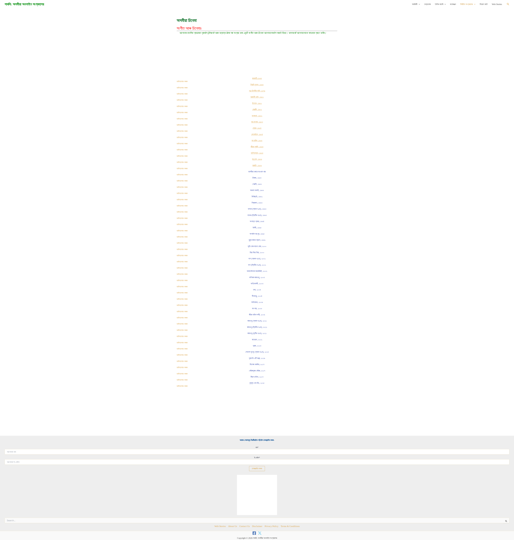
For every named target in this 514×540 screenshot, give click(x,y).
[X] (260, 533)
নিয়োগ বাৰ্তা (483, 4)
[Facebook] (254, 533)
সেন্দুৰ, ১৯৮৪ (257, 128)
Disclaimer (257, 526)
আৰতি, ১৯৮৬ (257, 165)
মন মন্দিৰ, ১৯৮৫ (257, 140)
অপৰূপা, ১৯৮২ (257, 116)
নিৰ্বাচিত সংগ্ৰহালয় (466, 4)
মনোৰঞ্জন (453, 4)
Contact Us (244, 526)
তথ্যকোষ (427, 4)
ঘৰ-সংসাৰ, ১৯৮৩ (257, 122)
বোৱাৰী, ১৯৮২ (257, 109)
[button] (418, 4)
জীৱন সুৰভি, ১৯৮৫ (257, 147)
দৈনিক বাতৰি (439, 4)
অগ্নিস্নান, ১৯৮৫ (257, 153)
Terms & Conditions (290, 526)
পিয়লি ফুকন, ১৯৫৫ (257, 84)
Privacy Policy (271, 526)
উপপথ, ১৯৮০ (257, 103)
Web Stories (497, 4)
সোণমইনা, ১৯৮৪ (257, 134)
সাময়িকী (414, 4)
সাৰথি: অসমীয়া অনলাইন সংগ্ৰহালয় (24, 4)
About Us (232, 526)
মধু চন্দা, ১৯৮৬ (257, 159)
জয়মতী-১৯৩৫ (257, 78)
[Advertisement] (257, 57)
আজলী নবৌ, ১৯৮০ (257, 97)
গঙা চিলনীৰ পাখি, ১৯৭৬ (257, 91)
